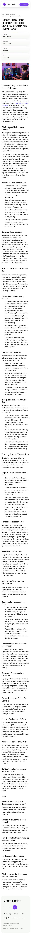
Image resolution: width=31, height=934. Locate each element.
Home (3, 14)
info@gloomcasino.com (11, 918)
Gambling (12, 14)
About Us (5, 928)
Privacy (12, 928)
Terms (16, 928)
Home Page (8, 914)
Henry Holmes (7, 36)
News (7, 14)
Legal (21, 928)
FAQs (22, 914)
